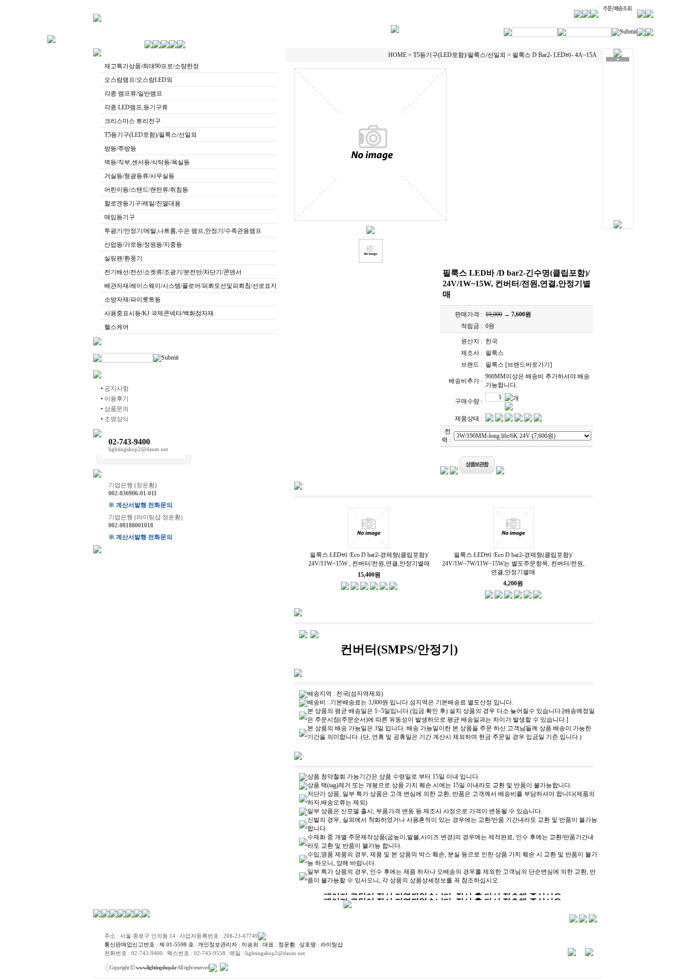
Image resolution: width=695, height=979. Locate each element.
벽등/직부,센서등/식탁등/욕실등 (147, 162)
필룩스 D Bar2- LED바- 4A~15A (554, 54)
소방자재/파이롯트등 (132, 299)
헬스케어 (116, 327)
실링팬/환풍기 (123, 258)
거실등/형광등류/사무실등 (139, 176)
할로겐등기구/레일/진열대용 (142, 203)
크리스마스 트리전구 (132, 121)
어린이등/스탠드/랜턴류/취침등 (146, 189)
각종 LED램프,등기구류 (136, 107)
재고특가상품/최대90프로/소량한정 (151, 66)
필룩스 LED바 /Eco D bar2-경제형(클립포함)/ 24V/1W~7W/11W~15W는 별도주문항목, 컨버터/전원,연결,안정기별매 (513, 563)
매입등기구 (119, 217)
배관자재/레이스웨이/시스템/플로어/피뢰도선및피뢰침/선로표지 (190, 285)
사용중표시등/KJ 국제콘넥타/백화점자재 (159, 313)
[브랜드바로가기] (528, 364)
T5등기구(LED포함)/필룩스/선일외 (150, 134)
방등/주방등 (120, 148)
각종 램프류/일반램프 (133, 93)
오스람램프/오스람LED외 (138, 79)
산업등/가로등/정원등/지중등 (143, 244)
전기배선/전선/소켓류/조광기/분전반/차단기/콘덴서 (173, 272)
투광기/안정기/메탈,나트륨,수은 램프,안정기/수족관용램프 (183, 230)
